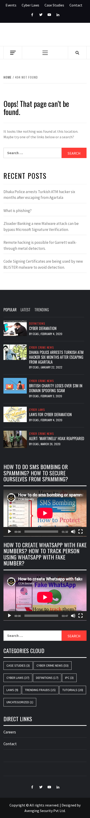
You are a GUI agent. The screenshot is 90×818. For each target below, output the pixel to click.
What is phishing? (17, 210)
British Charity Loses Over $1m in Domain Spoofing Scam (55, 388)
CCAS (36, 334)
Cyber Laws (30, 5)
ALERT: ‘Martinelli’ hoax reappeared (56, 438)
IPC (69, 678)
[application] (45, 513)
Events (11, 5)
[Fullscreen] (80, 531)
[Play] (9, 531)
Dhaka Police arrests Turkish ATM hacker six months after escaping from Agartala (39, 194)
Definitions (37, 323)
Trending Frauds (40, 690)
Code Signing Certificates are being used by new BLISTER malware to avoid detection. (43, 264)
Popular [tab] (10, 309)
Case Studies (54, 5)
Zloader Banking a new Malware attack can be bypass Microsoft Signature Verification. (41, 226)
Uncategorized (19, 702)
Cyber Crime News (41, 347)
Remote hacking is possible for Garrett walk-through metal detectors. (40, 245)
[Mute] (73, 531)
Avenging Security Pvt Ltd (44, 810)
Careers (9, 732)
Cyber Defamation (43, 328)
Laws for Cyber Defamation (50, 414)
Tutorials (72, 690)
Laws (12, 690)
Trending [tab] (41, 309)
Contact (75, 5)
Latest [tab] (25, 309)
